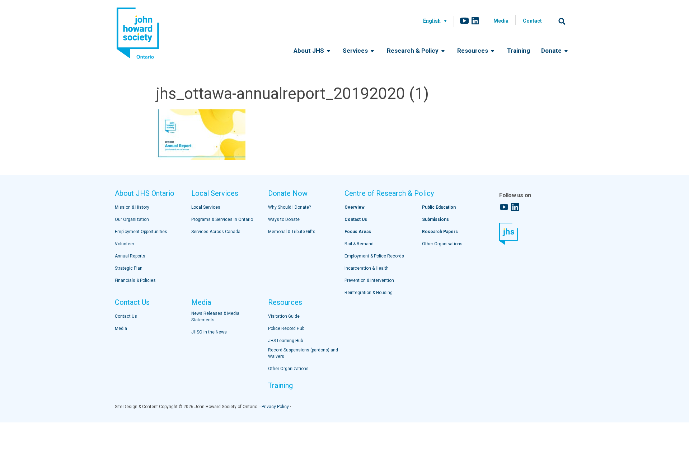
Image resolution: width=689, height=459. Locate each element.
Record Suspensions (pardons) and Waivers (303, 353)
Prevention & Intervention (369, 280)
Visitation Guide (284, 316)
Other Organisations (442, 243)
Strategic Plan (128, 268)
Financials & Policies (135, 280)
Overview (354, 207)
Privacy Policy (275, 406)
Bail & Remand (359, 243)
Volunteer (124, 243)
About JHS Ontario (144, 193)
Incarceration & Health (366, 268)
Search (562, 21)
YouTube (464, 20)
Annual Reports (130, 256)
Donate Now (288, 193)
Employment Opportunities (141, 231)
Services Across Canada (215, 231)
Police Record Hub (286, 328)
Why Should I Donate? (289, 207)
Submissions (435, 219)
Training (518, 50)
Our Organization (132, 219)
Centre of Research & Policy (389, 193)
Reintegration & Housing (368, 292)
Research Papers (440, 231)
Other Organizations (288, 368)
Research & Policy (413, 50)
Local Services (214, 193)
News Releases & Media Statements (215, 316)
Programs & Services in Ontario (222, 219)
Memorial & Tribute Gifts (291, 231)
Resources (473, 50)
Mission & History (132, 207)
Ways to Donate (284, 219)
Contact (532, 21)
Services (356, 50)
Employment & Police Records (374, 256)
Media (500, 21)
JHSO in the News (209, 332)
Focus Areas (357, 231)
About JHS (309, 50)
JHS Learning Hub (285, 340)
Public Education (439, 207)
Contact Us (132, 302)
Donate (552, 50)
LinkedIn (475, 20)
